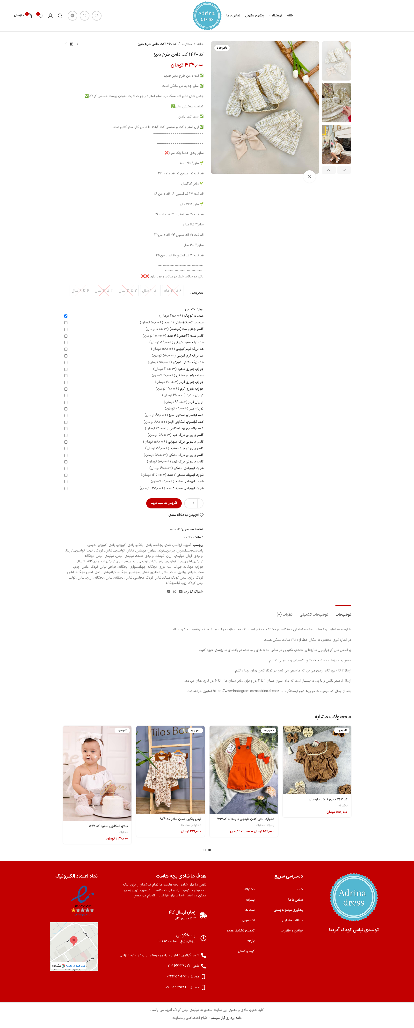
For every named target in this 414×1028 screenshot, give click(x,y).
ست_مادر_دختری (163, 572)
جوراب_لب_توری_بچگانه (164, 566)
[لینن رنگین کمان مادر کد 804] (170, 770)
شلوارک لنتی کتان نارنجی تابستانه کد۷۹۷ (245, 819)
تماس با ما (295, 899)
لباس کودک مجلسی (147, 577)
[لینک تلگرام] (72, 16)
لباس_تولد (77, 577)
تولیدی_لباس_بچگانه (99, 556)
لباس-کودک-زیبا (192, 583)
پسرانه (270, 825)
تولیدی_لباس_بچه (190, 561)
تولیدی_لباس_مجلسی (132, 561)
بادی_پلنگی (144, 545)
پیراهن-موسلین (146, 550)
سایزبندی (196, 292)
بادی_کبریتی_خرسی (101, 545)
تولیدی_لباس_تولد (163, 561)
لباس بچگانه (84, 572)
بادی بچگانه (162, 545)
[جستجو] (60, 16)
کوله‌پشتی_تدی (105, 572)
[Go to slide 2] (204, 850)
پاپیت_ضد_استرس (190, 550)
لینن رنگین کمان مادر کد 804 (180, 819)
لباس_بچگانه (123, 577)
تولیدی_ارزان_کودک (170, 556)
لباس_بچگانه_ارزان (99, 577)
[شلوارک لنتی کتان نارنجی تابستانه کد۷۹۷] (244, 770)
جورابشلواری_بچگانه (132, 566)
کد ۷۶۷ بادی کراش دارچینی (328, 799)
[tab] (343, 612)
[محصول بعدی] (66, 44)
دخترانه (187, 44)
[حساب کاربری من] (50, 16)
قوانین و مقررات (292, 930)
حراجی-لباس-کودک (103, 566)
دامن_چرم (81, 566)
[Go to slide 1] (209, 850)
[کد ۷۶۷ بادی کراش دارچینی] (317, 760)
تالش (130, 550)
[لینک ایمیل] (181, 591)
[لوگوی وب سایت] (207, 15)
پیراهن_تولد (166, 550)
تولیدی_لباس (125, 556)
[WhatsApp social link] (84, 16)
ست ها (185, 825)
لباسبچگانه (173, 583)
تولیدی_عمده (145, 556)
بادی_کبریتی (125, 545)
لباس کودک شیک (175, 577)
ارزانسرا (177, 545)
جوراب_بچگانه (193, 566)
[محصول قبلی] (77, 44)
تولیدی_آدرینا (75, 550)
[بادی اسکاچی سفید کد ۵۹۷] (97, 773)
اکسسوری (248, 920)
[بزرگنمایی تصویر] (309, 176)
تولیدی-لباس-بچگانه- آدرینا (97, 561)
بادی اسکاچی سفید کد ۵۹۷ (108, 826)
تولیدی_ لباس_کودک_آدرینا (106, 550)
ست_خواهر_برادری (190, 572)
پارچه (251, 940)
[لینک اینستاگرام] (97, 16)
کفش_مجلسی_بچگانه (133, 572)
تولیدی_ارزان (194, 556)
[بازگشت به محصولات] (72, 44)
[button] (344, 170)
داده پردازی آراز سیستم (226, 1018)
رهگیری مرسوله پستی (288, 910)
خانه (200, 44)
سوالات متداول (292, 920)
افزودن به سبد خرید (164, 503)
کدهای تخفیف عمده (240, 930)
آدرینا (187, 545)
